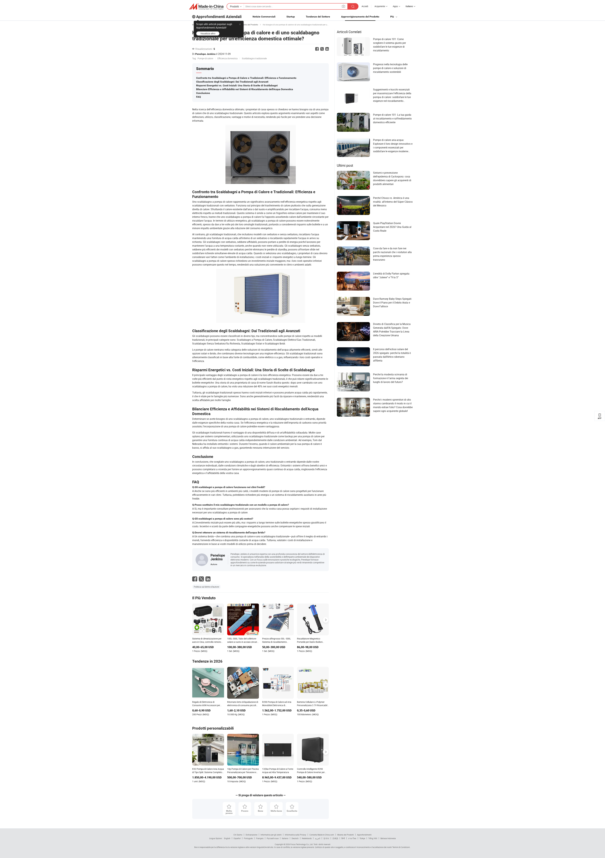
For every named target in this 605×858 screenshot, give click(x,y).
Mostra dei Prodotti (345, 834)
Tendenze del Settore (318, 16)
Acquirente (380, 6)
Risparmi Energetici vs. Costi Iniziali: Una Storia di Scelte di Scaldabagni (237, 85)
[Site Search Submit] (352, 6)
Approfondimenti (364, 834)
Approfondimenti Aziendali (219, 16)
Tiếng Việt (372, 838)
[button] (343, 6)
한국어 (326, 838)
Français (259, 838)
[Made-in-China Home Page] (206, 6)
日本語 (335, 838)
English (227, 838)
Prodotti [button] (234, 6)
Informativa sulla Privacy (295, 834)
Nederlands (307, 838)
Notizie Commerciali (264, 16)
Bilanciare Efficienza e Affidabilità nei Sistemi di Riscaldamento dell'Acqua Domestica (244, 89)
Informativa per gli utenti (271, 834)
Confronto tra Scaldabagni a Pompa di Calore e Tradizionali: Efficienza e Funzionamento (246, 77)
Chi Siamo (237, 834)
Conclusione (203, 93)
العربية (317, 838)
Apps (395, 6)
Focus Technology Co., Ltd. (301, 844)
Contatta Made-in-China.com (321, 834)
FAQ (198, 96)
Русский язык (273, 838)
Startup (290, 16)
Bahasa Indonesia (388, 838)
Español (237, 838)
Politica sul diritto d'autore (206, 586)
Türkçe (362, 838)
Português (248, 838)
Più (392, 16)
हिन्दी (343, 838)
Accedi (365, 6)
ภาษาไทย (352, 838)
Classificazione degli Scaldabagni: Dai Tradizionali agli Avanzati (232, 81)
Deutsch (295, 838)
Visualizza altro (207, 33)
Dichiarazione (251, 834)
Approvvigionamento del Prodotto (360, 16)
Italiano (285, 838)
